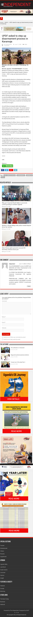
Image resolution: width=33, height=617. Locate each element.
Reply (29, 286)
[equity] (16, 452)
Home (1, 22)
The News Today (4, 599)
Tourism (2, 545)
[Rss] (15, 613)
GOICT (27, 610)
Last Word (3, 567)
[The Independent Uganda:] (16, 4)
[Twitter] (18, 613)
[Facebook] (16, 613)
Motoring (2, 591)
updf (3, 177)
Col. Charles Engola (9, 175)
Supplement (3, 556)
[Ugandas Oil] (14, 386)
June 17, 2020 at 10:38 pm (25, 263)
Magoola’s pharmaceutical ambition (20, 355)
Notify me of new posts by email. (12, 339)
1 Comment (6, 45)
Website (4, 328)
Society (2, 588)
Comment (4, 301)
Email (3, 322)
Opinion (2, 575)
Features (2, 585)
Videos (2, 551)
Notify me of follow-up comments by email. (15, 337)
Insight (2, 578)
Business (2, 601)
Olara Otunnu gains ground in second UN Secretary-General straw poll (13, 248)
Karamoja (29, 175)
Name (4, 317)
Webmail (2, 604)
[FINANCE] (14, 517)
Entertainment (3, 548)
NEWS (6, 22)
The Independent (7, 44)
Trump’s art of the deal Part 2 (18, 362)
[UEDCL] (14, 485)
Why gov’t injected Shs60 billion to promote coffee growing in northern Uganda (14, 203)
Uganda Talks (3, 564)
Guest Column (3, 569)
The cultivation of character (17, 347)
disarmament (20, 175)
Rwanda (2, 553)
